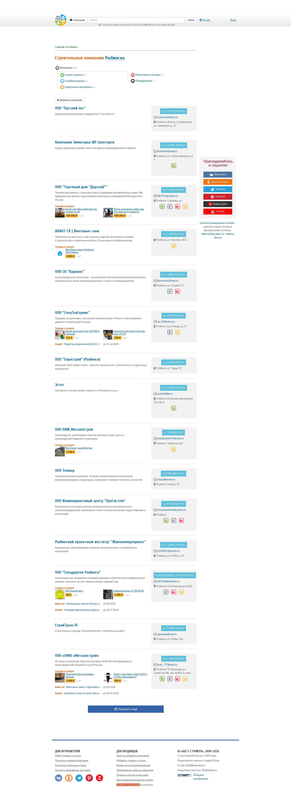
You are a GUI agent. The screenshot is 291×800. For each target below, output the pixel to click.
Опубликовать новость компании (134, 770)
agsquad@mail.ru (167, 634)
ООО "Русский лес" (70, 108)
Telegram (220, 189)
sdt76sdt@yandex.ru (168, 581)
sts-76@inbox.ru (166, 321)
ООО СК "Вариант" (70, 271)
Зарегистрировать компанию (132, 755)
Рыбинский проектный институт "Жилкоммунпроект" (100, 542)
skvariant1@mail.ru (167, 280)
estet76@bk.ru (165, 394)
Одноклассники (219, 182)
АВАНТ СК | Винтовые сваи (77, 231)
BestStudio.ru (209, 770)
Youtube (220, 211)
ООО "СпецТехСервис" (72, 312)
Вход (233, 20)
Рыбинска (115, 58)
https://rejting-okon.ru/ (212, 234)
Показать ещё (127, 709)
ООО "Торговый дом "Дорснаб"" (81, 187)
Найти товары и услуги (68, 755)
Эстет (59, 385)
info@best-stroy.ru (195, 765)
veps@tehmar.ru (166, 479)
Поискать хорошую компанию (71, 760)
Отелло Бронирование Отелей (217, 223)
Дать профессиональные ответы (134, 780)
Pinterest (220, 196)
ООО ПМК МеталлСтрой (74, 429)
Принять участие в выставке (132, 775)
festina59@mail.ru (167, 151)
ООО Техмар (64, 470)
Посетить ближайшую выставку (72, 770)
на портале (135, 784)
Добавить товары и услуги (131, 760)
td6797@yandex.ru (167, 196)
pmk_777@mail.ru (167, 664)
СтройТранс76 (66, 625)
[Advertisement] (218, 294)
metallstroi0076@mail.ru (170, 438)
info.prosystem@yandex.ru (171, 510)
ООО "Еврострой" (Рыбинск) (77, 359)
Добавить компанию (70, 100)
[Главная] (60, 20)
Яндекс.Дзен (219, 204)
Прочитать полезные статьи (70, 765)
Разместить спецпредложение (133, 765)
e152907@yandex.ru (168, 551)
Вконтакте (220, 174)
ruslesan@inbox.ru (167, 117)
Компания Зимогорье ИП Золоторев (84, 142)
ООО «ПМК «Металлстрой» (77, 655)
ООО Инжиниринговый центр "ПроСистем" (90, 501)
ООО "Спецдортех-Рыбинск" (78, 572)
